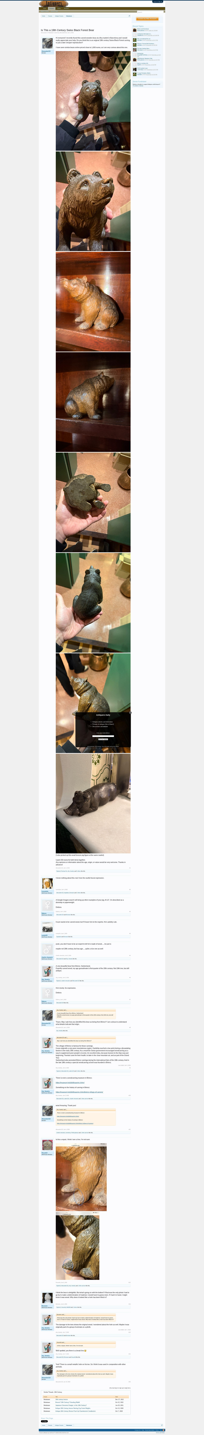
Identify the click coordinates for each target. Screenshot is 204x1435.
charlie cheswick (47, 957)
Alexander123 (63, 32)
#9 (130, 1067)
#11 (130, 1129)
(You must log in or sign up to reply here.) (120, 1388)
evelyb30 (44, 935)
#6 (130, 977)
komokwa (68, 1132)
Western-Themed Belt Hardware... (146, 43)
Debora (44, 913)
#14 (130, 1332)
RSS (163, 1430)
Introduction (140, 53)
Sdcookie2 (140, 50)
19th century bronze (61, 1399)
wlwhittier (139, 40)
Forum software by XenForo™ (54, 1432)
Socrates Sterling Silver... (143, 48)
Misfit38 (68, 1307)
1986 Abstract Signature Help (144, 58)
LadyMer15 (140, 35)
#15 (130, 1354)
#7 (130, 999)
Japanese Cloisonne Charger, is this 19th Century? (71, 1405)
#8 (130, 1027)
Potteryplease (74, 1132)
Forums (52, 8)
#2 (130, 889)
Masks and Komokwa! (143, 29)
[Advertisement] (85, 23)
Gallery (59, 8)
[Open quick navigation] (129, 16)
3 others (78, 1071)
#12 (130, 1282)
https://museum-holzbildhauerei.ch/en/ (70, 1083)
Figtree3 (58, 871)
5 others (79, 871)
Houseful (44, 1153)
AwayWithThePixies (142, 55)
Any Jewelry (71, 871)
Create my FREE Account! (147, 19)
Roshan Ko (64, 871)
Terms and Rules (160, 1432)
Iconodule (45, 891)
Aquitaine (66, 892)
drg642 (139, 64)
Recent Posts (54, 11)
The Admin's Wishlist (138, 85)
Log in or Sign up (157, 1)
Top (161, 1430)
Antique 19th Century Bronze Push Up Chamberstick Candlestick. (75, 1411)
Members (66, 8)
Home (44, 8)
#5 (130, 955)
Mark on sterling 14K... (143, 63)
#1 (130, 868)
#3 (130, 911)
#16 (130, 1381)
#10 (130, 1095)
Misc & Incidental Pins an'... (144, 38)
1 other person (84, 1098)
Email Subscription (149, 1430)
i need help (140, 69)
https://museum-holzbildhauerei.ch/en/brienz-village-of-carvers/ (79, 1092)
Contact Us (138, 1430)
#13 (130, 1304)
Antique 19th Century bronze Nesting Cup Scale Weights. (73, 1408)
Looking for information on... (144, 34)
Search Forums (45, 11)
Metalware (51, 32)
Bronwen (71, 892)
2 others (79, 892)
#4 (130, 933)
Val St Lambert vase (142, 68)
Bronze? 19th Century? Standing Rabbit (67, 1402)
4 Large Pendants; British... (144, 73)
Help (143, 1430)
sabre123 (71, 1071)
